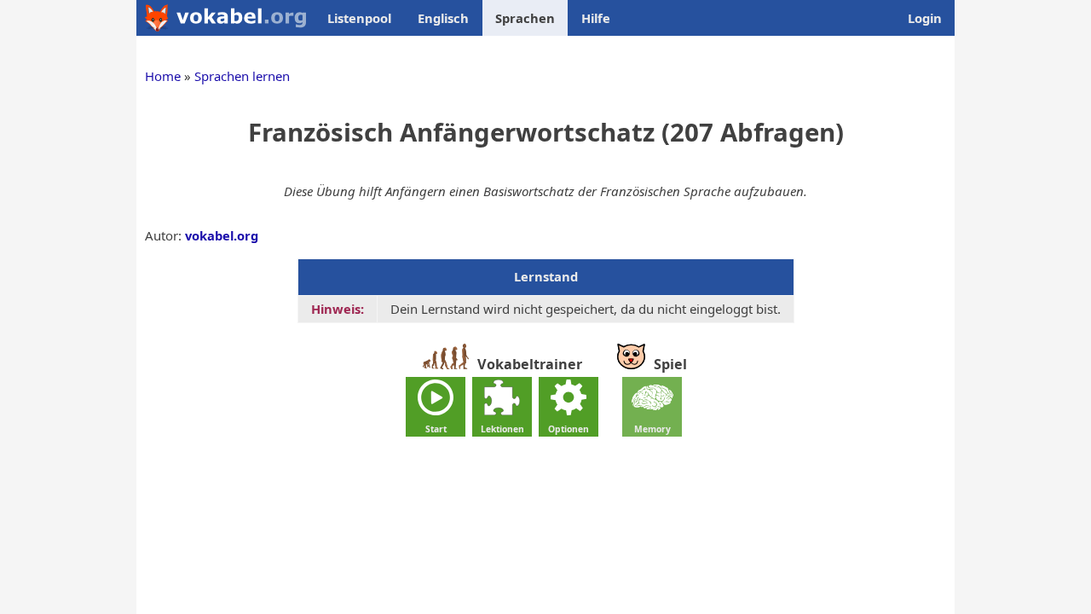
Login (925, 17)
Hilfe (595, 17)
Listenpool (359, 17)
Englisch (443, 17)
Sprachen (525, 17)
